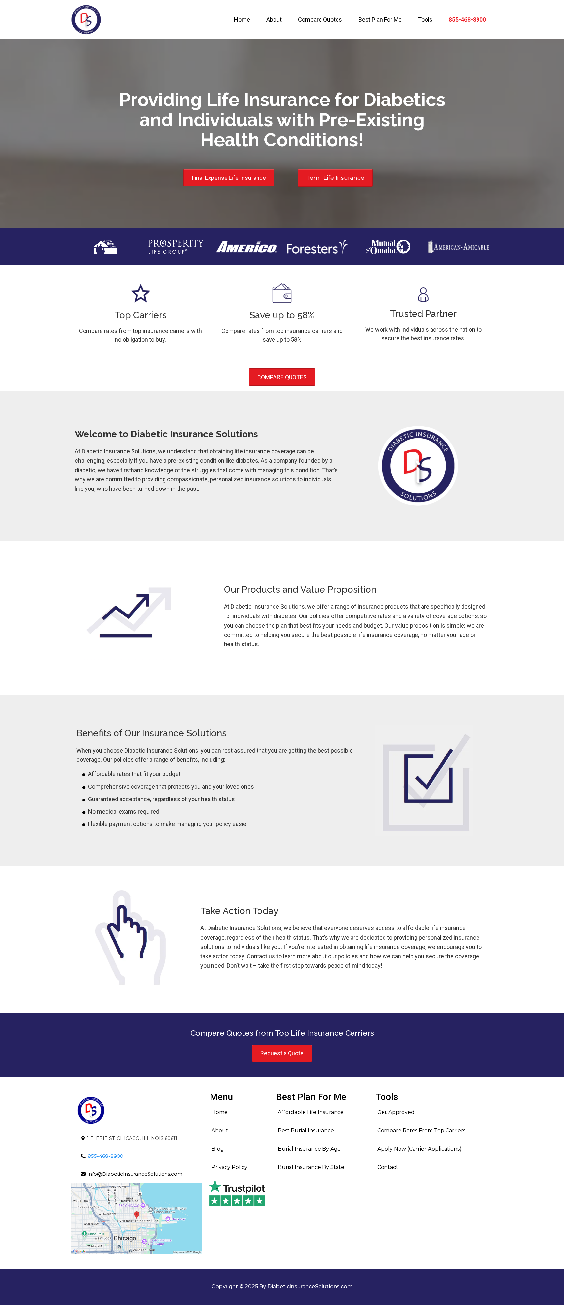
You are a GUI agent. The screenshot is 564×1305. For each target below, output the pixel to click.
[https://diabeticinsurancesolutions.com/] (86, 19)
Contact (387, 1167)
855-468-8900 (467, 19)
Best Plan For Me (380, 19)
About (274, 19)
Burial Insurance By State (311, 1167)
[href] (136, 1218)
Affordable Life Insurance (311, 1112)
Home (242, 19)
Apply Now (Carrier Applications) (419, 1149)
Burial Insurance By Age (309, 1149)
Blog (218, 1149)
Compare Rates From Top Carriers (421, 1130)
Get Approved (396, 1112)
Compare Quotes (320, 19)
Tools (425, 19)
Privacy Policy (229, 1167)
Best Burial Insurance (306, 1130)
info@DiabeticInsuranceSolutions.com (135, 1174)
